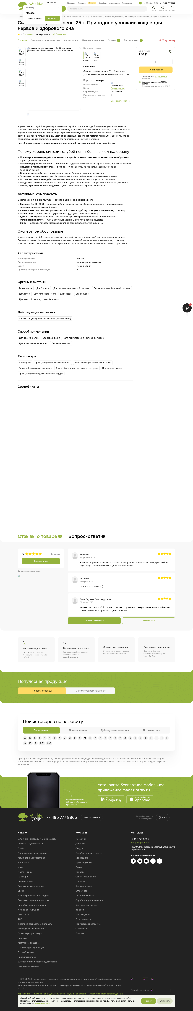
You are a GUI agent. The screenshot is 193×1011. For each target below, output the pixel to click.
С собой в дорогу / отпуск (31, 947)
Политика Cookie (42, 1003)
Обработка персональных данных (106, 993)
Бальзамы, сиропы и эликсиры (33, 900)
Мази (20, 867)
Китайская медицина (28, 909)
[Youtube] (146, 861)
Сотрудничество (83, 919)
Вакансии (80, 909)
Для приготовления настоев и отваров (84, 338)
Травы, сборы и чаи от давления (35, 368)
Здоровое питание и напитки (32, 853)
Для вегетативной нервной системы (112, 288)
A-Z (42, 743)
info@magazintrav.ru (141, 842)
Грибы (21, 848)
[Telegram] (140, 3)
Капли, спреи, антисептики (31, 857)
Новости (79, 872)
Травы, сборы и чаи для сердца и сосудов (77, 368)
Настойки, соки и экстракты (32, 905)
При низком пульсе (112, 368)
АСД (20, 919)
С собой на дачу (26, 952)
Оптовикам (81, 891)
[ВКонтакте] (139, 861)
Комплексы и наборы (28, 942)
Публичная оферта (76, 993)
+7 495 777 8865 (61, 817)
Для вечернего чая (61, 343)
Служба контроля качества (89, 900)
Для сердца (66, 293)
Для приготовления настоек (33, 343)
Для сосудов (82, 293)
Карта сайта (24, 993)
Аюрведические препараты (31, 928)
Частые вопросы (83, 886)
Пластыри (23, 876)
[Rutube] (159, 861)
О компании (81, 928)
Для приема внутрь (28, 338)
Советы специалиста (85, 876)
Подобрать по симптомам (88, 853)
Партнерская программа (88, 924)
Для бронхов (42, 288)
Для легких (24, 293)
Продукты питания (27, 957)
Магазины (80, 839)
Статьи (78, 867)
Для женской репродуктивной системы (39, 299)
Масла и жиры (25, 872)
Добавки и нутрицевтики (30, 843)
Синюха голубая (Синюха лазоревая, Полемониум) (45, 318)
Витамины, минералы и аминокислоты (37, 839)
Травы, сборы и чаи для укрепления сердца (41, 373)
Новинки (22, 938)
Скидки (79, 848)
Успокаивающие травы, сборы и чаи (93, 362)
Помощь (79, 933)
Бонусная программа (86, 905)
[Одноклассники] (153, 861)
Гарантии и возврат (85, 895)
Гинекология (25, 288)
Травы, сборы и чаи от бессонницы (52, 362)
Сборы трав (24, 914)
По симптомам (25, 881)
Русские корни (118, 88)
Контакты (80, 881)
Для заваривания (51, 338)
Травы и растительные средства (34, 895)
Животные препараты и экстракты (35, 924)
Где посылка (81, 857)
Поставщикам (82, 914)
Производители (83, 862)
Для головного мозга (45, 293)
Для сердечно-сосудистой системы (71, 288)
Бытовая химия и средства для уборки (37, 961)
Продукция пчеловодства (31, 886)
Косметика (23, 862)
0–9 (49, 743)
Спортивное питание (28, 966)
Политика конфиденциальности (49, 993)
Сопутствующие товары (30, 933)
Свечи (21, 891)
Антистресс (25, 362)
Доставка (80, 843)
